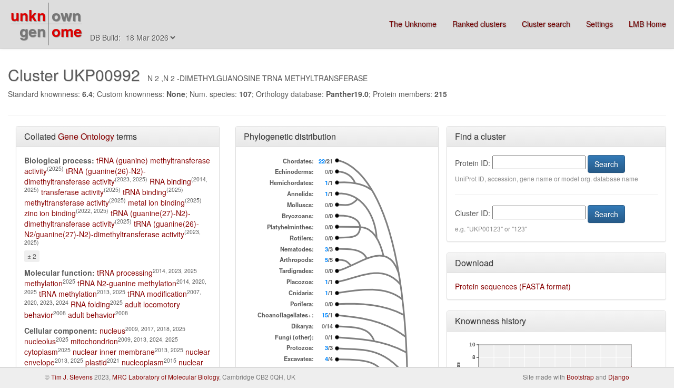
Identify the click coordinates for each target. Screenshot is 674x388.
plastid (96, 362)
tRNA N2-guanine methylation (126, 283)
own (66, 15)
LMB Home (647, 23)
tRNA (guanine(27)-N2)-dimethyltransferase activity (107, 218)
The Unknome (413, 23)
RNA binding (170, 181)
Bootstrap (580, 376)
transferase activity (72, 192)
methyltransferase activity (66, 202)
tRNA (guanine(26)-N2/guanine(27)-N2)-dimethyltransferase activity (111, 228)
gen (32, 31)
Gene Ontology (86, 136)
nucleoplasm (143, 362)
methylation (43, 283)
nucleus (112, 330)
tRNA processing (125, 272)
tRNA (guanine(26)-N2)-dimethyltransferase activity (85, 176)
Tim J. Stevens (72, 376)
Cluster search (546, 23)
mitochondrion (94, 341)
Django (618, 376)
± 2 (31, 255)
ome (67, 31)
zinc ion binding (50, 213)
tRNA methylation (68, 293)
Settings (599, 23)
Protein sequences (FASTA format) (513, 286)
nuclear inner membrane (114, 351)
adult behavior (91, 314)
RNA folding (90, 304)
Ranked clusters (479, 23)
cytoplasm (41, 351)
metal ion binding (156, 202)
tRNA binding (144, 192)
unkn (28, 15)
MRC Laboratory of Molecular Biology (165, 376)
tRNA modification (157, 293)
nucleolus (40, 341)
